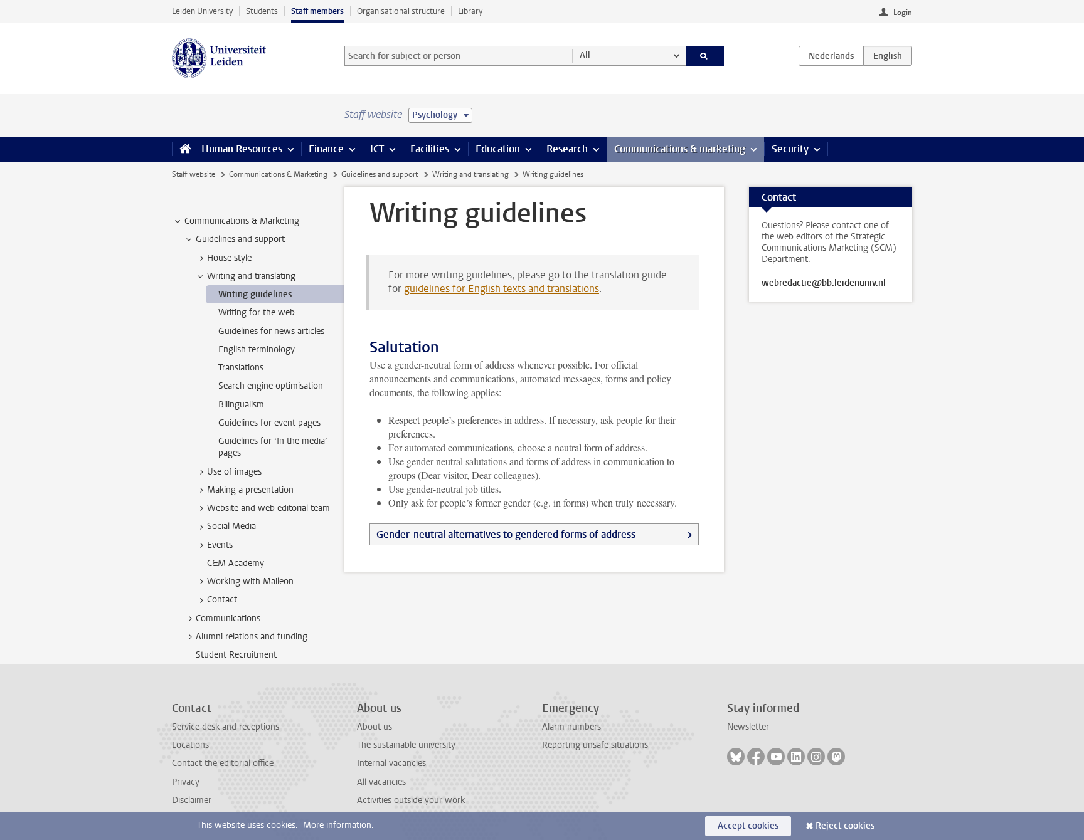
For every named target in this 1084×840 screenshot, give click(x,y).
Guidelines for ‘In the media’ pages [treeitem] (272, 447)
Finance (326, 148)
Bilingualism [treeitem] (241, 405)
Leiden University (202, 11)
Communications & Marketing (278, 174)
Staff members (317, 11)
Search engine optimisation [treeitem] (270, 386)
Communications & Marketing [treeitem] (241, 221)
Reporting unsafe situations (595, 745)
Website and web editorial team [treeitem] (268, 508)
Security (790, 148)
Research (567, 148)
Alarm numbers (571, 727)
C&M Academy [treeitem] (235, 563)
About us (374, 727)
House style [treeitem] (229, 258)
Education (498, 148)
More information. (338, 825)
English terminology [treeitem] (256, 349)
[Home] (183, 149)
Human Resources (241, 148)
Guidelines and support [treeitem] (240, 239)
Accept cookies (748, 826)
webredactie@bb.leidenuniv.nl (824, 283)
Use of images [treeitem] (234, 472)
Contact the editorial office (223, 763)
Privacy (185, 782)
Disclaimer (191, 800)
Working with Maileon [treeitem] (250, 581)
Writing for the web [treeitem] (256, 312)
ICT (377, 148)
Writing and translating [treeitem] (251, 276)
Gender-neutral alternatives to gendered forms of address (505, 534)
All (585, 55)
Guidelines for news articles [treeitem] (271, 331)
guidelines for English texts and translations (501, 288)
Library (470, 11)
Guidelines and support (379, 174)
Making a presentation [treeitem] (250, 490)
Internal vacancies (391, 763)
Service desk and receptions (225, 727)
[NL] (831, 56)
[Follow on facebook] (756, 756)
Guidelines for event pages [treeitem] (269, 423)
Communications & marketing (679, 148)
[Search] (705, 56)
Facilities (429, 148)
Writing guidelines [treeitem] (255, 294)
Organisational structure (401, 11)
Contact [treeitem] (222, 600)
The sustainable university (406, 745)
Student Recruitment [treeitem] (236, 655)
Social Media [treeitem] (231, 526)
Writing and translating (470, 174)
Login (902, 13)
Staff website (193, 174)
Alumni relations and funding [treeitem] (251, 637)
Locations (190, 745)
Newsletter (748, 727)
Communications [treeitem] (228, 618)
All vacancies (381, 782)
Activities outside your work (411, 800)
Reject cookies (845, 826)
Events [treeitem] (220, 545)
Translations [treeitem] (240, 368)
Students (262, 11)
